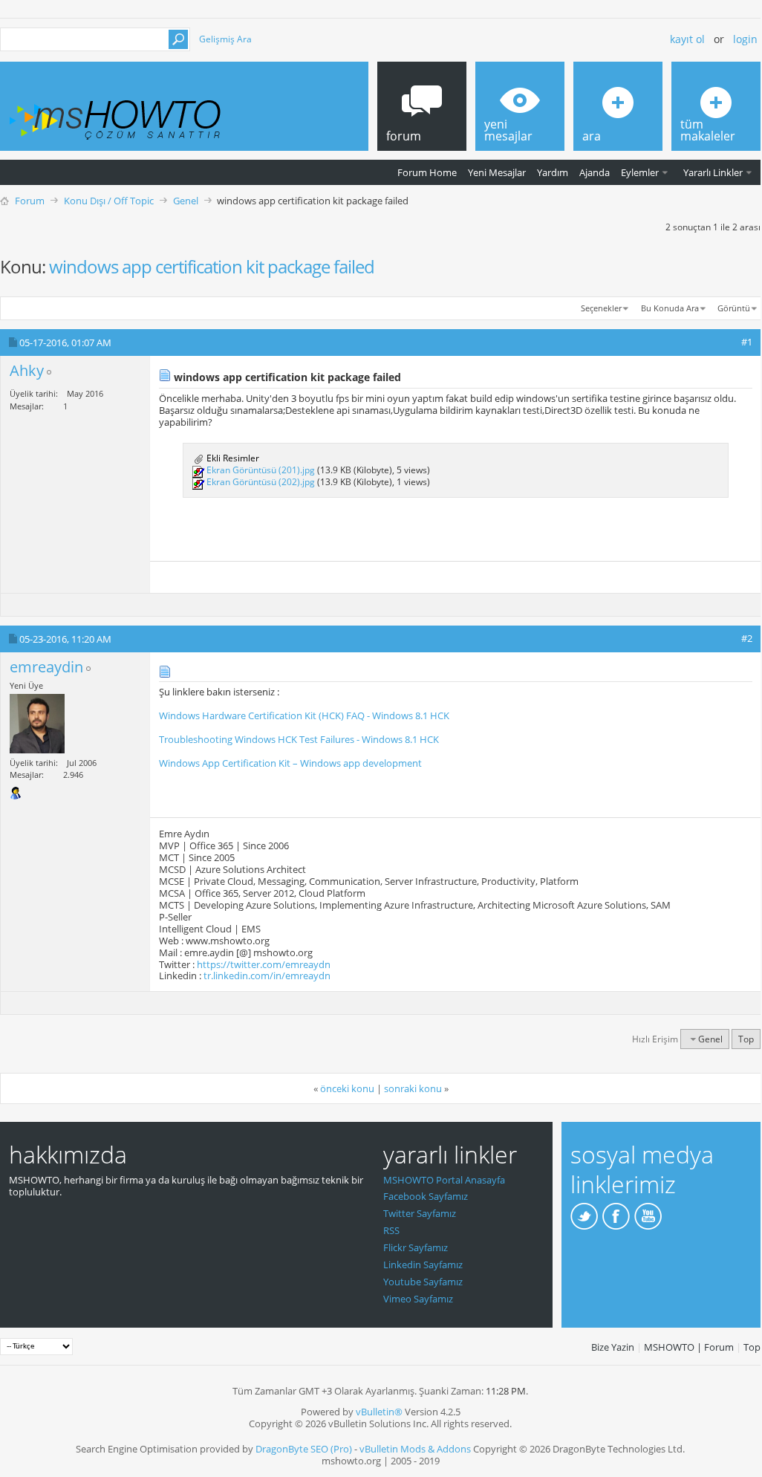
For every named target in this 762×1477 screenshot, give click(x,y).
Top (746, 1039)
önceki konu (347, 1088)
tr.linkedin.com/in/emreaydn (266, 975)
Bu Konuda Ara (670, 308)
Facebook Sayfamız (425, 1196)
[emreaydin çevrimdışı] (37, 723)
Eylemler (640, 172)
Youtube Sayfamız (423, 1281)
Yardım (552, 172)
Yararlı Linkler (713, 172)
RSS (391, 1230)
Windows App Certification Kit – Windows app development (290, 763)
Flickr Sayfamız (415, 1247)
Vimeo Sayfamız (418, 1298)
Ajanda (594, 172)
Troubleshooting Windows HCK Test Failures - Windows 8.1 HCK (299, 739)
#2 (746, 638)
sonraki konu (413, 1088)
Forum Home (427, 172)
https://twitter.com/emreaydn (263, 964)
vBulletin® (379, 1411)
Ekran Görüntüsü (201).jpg (260, 470)
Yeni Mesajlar (497, 172)
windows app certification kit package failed (211, 266)
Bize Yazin (612, 1347)
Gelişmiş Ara (225, 39)
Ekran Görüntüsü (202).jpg (260, 481)
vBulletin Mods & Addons (415, 1448)
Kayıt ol (687, 39)
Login (745, 39)
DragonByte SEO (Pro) (303, 1448)
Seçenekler (601, 308)
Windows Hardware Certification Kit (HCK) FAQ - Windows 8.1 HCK (304, 715)
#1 (746, 341)
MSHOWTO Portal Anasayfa (444, 1180)
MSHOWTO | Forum (689, 1347)
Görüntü (733, 308)
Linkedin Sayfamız (423, 1264)
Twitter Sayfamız (419, 1213)
